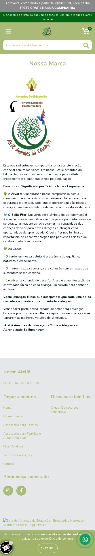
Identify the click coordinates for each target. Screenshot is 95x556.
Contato (9, 464)
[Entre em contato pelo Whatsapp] (85, 539)
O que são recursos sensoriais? (64, 410)
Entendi (47, 548)
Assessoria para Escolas (20, 425)
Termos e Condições (17, 455)
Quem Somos (12, 416)
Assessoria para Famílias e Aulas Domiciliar (22, 435)
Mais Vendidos (13, 446)
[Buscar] (86, 45)
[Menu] (8, 31)
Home (7, 408)
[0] (85, 32)
